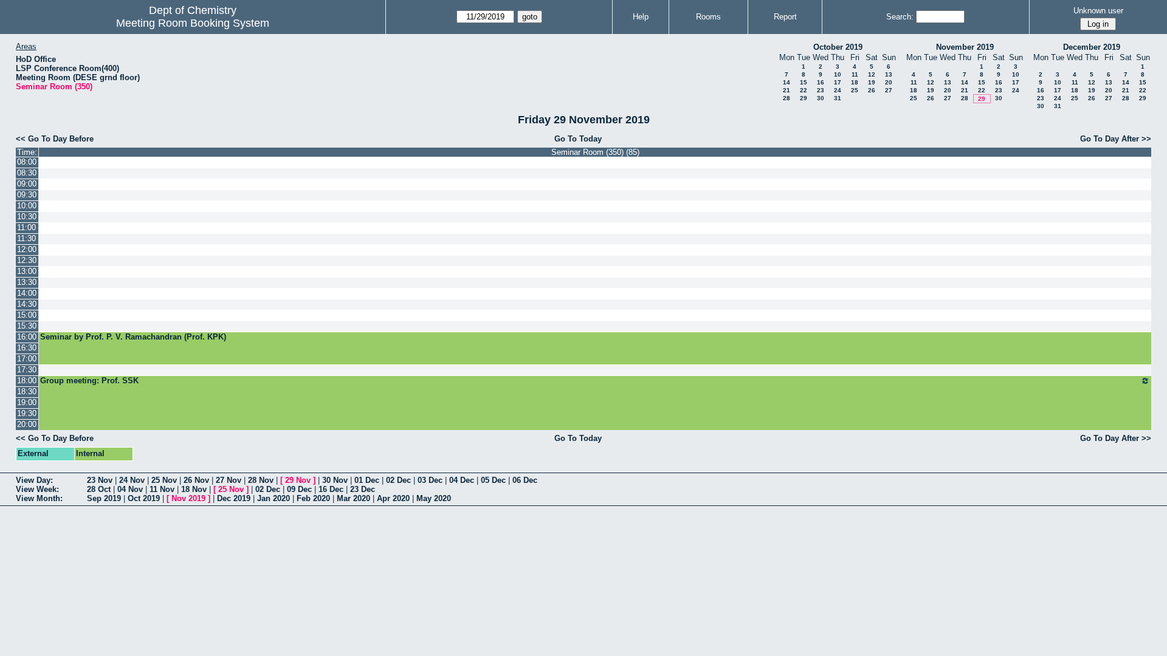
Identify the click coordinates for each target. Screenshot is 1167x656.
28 (786, 98)
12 (871, 74)
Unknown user (1098, 10)
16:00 (26, 336)
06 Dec (524, 480)
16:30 (26, 347)
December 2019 (1091, 47)
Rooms (708, 16)
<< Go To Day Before (55, 138)
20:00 (26, 424)
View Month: (39, 498)
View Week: (37, 489)
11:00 (26, 227)
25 (854, 90)
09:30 (26, 194)
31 (837, 98)
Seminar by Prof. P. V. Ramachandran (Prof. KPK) (133, 336)
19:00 (26, 402)
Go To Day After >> (1115, 138)
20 (888, 82)
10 (837, 74)
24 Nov (132, 480)
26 (871, 90)
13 (888, 74)
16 (820, 82)
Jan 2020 (273, 498)
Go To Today (578, 138)
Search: (900, 16)
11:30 (26, 238)
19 (871, 82)
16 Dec (330, 489)
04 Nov (130, 489)
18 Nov (194, 489)
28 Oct (99, 489)
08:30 (26, 172)
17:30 (26, 369)
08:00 (26, 161)
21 (786, 90)
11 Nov (162, 489)
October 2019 (837, 47)
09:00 (26, 183)
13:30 (26, 282)
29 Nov (298, 480)
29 (803, 98)
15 (803, 82)
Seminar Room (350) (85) (595, 152)
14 (786, 82)
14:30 (26, 304)
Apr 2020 (393, 498)
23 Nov (99, 480)
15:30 (26, 325)
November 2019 (965, 47)
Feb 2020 (313, 498)
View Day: (34, 480)
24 (837, 90)
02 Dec (398, 480)
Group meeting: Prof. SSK (89, 380)
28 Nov (261, 480)
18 (854, 82)
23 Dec (362, 489)
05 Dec (493, 480)
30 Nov (335, 480)
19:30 (26, 413)
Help (641, 16)
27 (888, 90)
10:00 (26, 205)
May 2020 (433, 498)
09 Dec (299, 489)
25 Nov (164, 480)
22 (803, 90)
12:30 (26, 260)
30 (820, 98)
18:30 (26, 391)
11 (855, 74)
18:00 (26, 380)
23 (820, 90)
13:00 (26, 271)
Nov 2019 (188, 498)
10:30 (26, 216)
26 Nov (196, 480)
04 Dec (461, 480)
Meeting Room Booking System (192, 23)
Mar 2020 (353, 498)
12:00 (26, 249)
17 (837, 82)
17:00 (26, 358)
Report (785, 16)
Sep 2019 (104, 498)
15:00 (26, 314)
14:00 (26, 293)
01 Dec (366, 480)
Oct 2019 (144, 498)
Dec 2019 (233, 498)
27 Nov (228, 480)
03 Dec (430, 480)
